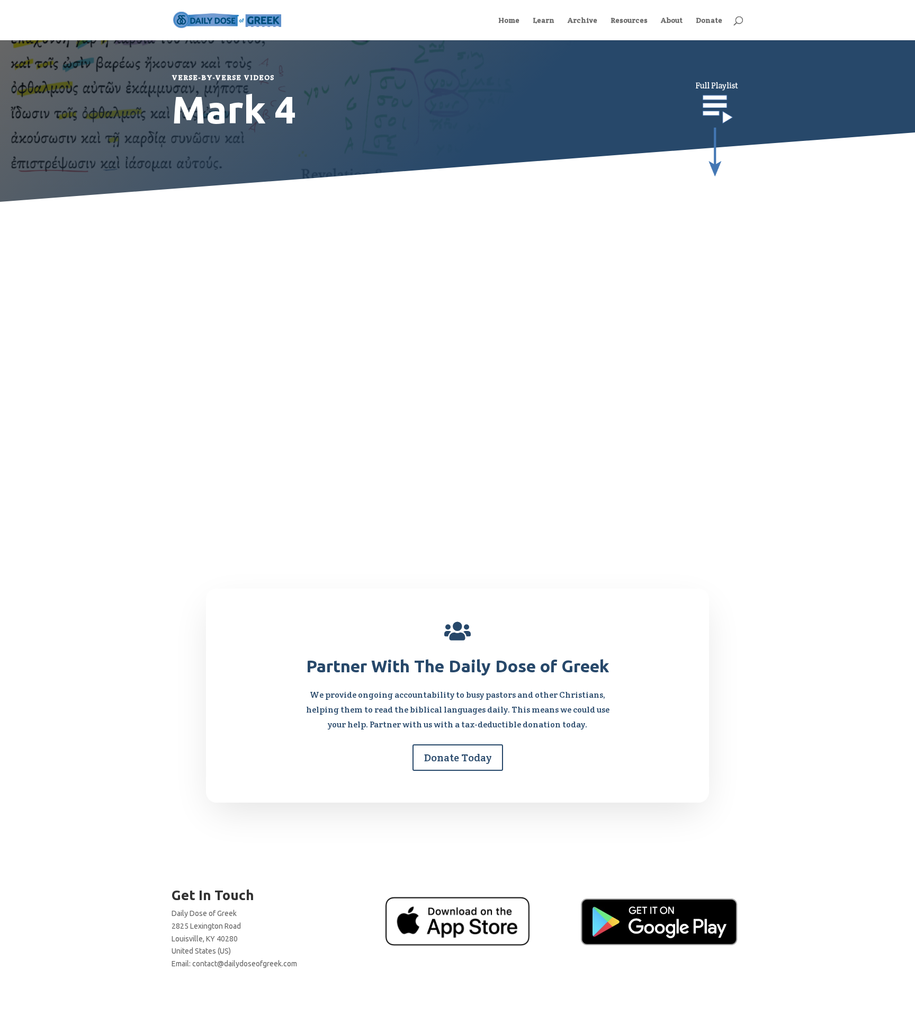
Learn (543, 20)
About (672, 20)
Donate (709, 20)
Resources (629, 20)
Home (508, 20)
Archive (582, 20)
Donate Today (457, 757)
